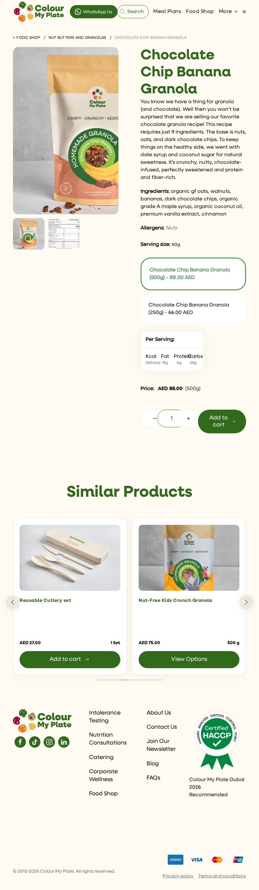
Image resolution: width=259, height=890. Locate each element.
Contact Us (162, 727)
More (225, 11)
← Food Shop (26, 38)
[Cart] (244, 12)
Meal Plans (167, 11)
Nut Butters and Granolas (77, 38)
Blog (153, 764)
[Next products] (246, 602)
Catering (101, 757)
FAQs (153, 778)
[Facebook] (20, 742)
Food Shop (200, 11)
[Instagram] (49, 742)
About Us (159, 713)
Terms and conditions (222, 876)
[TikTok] (34, 742)
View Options (189, 659)
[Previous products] (13, 602)
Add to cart (218, 421)
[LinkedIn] (63, 742)
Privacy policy (178, 876)
